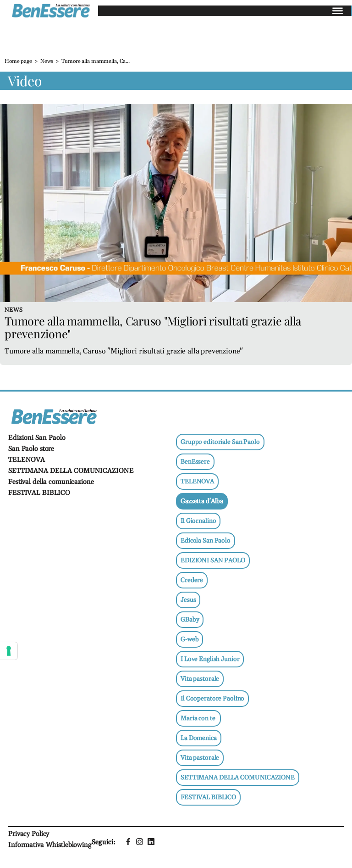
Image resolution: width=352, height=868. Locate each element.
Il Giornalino (198, 521)
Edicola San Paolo (206, 541)
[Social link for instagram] (139, 841)
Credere (192, 580)
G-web (189, 639)
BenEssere (195, 462)
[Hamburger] (337, 11)
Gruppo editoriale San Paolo (220, 442)
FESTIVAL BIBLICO (39, 492)
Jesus (188, 600)
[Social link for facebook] (128, 841)
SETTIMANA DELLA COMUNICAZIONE (71, 470)
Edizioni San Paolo (37, 437)
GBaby (190, 620)
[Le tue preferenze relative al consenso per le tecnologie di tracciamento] (8, 651)
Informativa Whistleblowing (50, 844)
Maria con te (198, 718)
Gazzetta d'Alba (202, 501)
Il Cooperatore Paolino (212, 698)
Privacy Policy (28, 833)
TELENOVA (26, 459)
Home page (18, 61)
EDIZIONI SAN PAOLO (213, 560)
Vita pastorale (200, 679)
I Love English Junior (210, 659)
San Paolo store (31, 448)
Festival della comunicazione (51, 481)
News (47, 61)
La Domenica (199, 738)
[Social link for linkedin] (151, 841)
